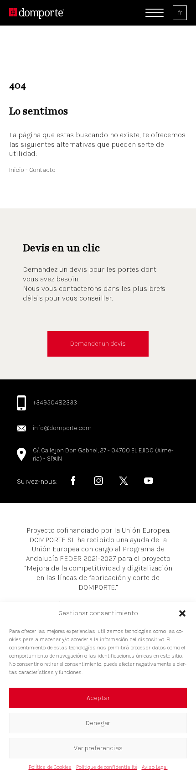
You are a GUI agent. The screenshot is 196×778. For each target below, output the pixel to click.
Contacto (42, 170)
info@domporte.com (62, 428)
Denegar (98, 723)
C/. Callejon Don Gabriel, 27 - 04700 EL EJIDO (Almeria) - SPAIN (103, 454)
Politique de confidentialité (106, 767)
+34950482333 (55, 402)
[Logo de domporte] (36, 13)
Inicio (17, 170)
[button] (182, 613)
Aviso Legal (155, 767)
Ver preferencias (98, 748)
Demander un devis (98, 344)
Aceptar (98, 698)
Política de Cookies (50, 767)
